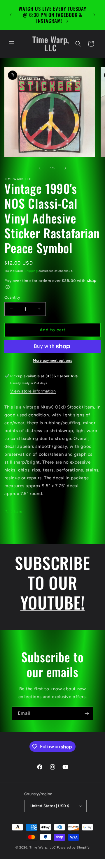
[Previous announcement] (10, 14)
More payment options (52, 360)
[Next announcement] (94, 14)
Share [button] (17, 511)
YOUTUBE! (52, 602)
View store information (33, 391)
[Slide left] (39, 168)
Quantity (12, 297)
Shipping (31, 271)
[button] (11, 43)
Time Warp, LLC (42, 847)
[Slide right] (65, 168)
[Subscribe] (86, 713)
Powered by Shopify (73, 847)
